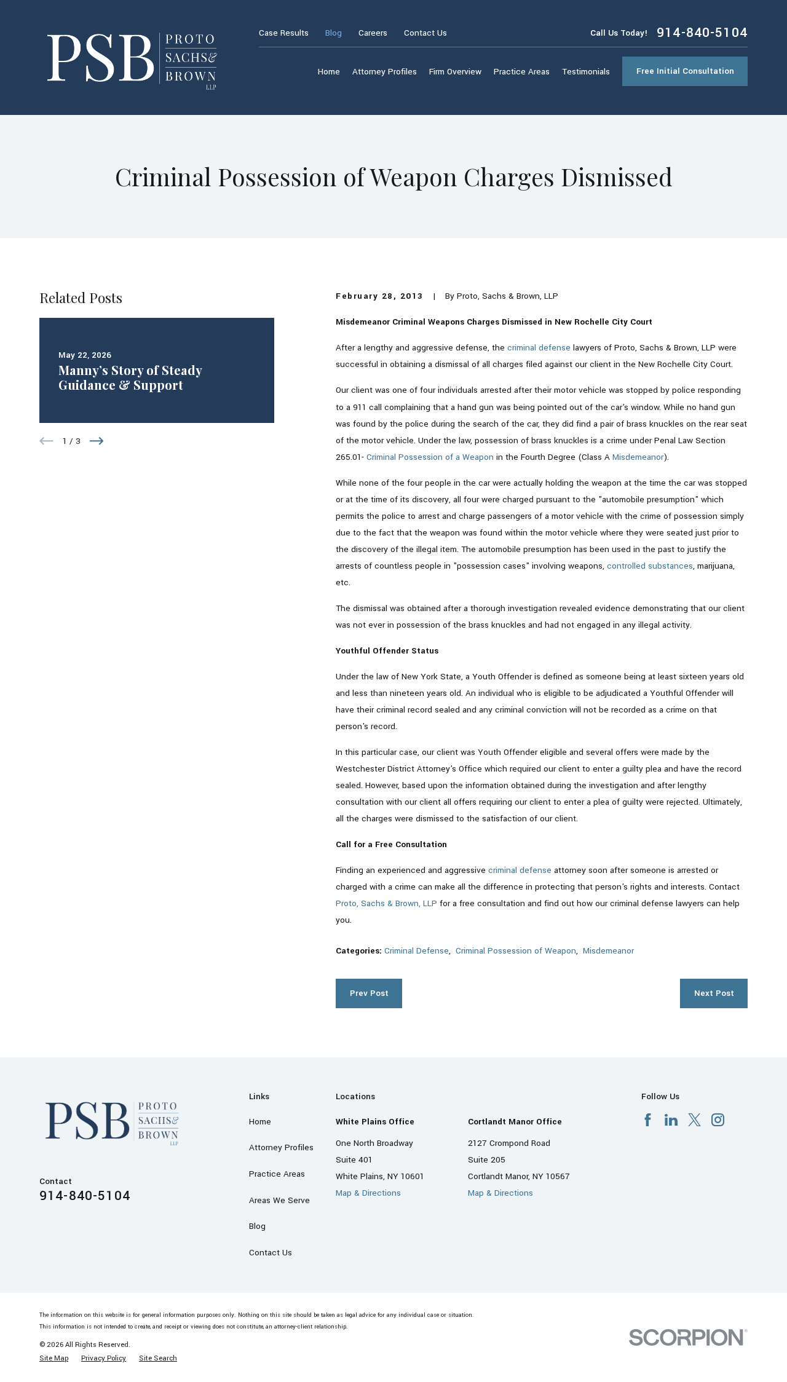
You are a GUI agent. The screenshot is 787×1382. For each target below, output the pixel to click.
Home (260, 1121)
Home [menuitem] (329, 71)
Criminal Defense (416, 951)
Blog (333, 33)
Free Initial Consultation (685, 71)
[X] (694, 1119)
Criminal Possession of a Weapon (430, 457)
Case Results (284, 33)
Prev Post (369, 993)
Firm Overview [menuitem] (455, 71)
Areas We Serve (279, 1200)
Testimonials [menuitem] (586, 71)
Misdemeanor (637, 457)
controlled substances (650, 566)
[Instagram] (717, 1119)
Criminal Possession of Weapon (516, 951)
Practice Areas (277, 1174)
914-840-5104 (702, 33)
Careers (372, 33)
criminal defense (539, 347)
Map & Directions (368, 1193)
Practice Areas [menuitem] (522, 71)
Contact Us (425, 33)
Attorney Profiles (281, 1147)
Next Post (714, 993)
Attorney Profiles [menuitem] (384, 71)
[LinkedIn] (671, 1119)
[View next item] (97, 441)
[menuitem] (53, 1358)
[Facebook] (647, 1119)
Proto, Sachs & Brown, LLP (386, 903)
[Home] (133, 57)
